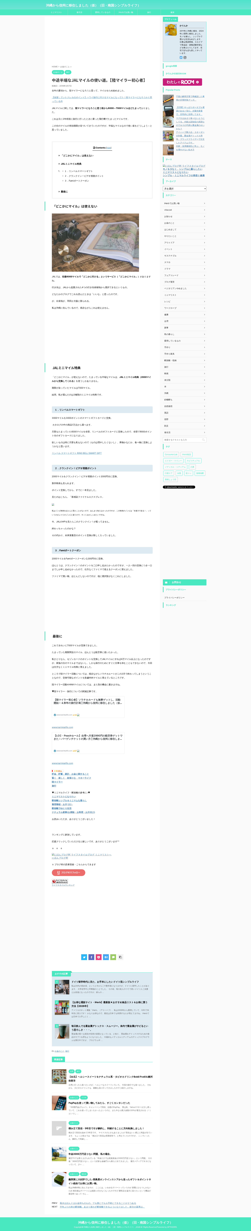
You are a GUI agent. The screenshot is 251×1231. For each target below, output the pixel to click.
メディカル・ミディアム (175, 467)
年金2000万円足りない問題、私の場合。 (90, 1153)
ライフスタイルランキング (63, 885)
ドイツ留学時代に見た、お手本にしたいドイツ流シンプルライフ (105, 981)
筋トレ (188, 473)
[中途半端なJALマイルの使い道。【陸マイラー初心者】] (106, 957)
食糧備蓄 (200, 473)
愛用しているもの (102, 12)
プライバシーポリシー (174, 597)
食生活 (79, 12)
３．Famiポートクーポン (76, 180)
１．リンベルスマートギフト (78, 171)
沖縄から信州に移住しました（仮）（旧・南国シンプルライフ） (93, 5)
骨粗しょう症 (170, 479)
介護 (192, 467)
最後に (64, 191)
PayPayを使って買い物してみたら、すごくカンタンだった (99, 1102)
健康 (172, 12)
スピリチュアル (193, 460)
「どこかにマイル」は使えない (77, 155)
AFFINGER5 (172, 1227)
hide (109, 147)
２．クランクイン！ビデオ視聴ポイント (84, 176)
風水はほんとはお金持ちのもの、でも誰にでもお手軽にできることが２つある (98, 1203)
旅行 (149, 12)
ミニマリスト (56, 12)
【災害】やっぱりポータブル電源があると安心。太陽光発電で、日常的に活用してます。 (190, 110)
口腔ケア (168, 473)
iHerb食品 (186, 454)
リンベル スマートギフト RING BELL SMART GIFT (77, 453)
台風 (179, 473)
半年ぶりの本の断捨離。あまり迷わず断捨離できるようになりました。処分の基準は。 (102, 1206)
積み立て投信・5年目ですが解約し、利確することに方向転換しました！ (106, 1128)
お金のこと (59, 1051)
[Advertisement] (102, 41)
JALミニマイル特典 (71, 163)
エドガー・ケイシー (173, 460)
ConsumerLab (171, 454)
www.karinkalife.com (62, 727)
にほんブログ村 (60, 857)
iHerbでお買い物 (126, 12)
